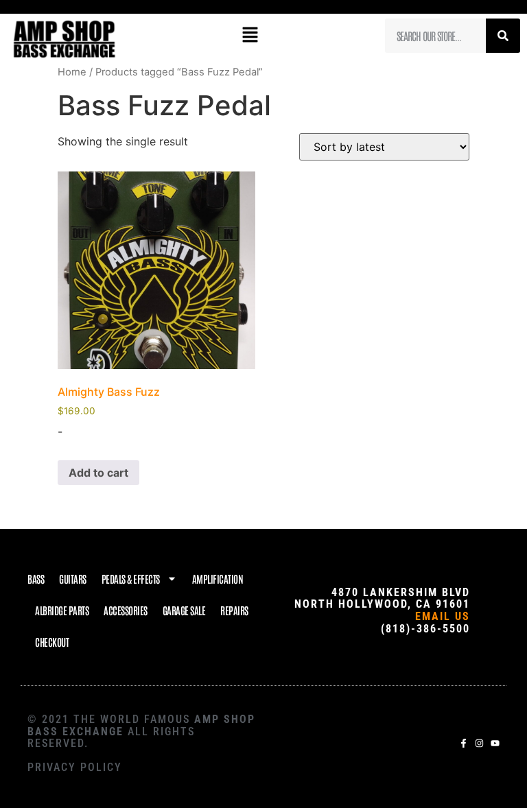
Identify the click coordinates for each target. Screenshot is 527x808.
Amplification (218, 578)
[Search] (503, 36)
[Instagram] (479, 743)
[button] (250, 35)
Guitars (72, 578)
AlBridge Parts (62, 610)
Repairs (234, 610)
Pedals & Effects (131, 578)
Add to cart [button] (98, 472)
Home (72, 72)
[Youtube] (495, 743)
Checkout (52, 641)
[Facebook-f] (463, 743)
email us (442, 616)
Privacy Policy (74, 767)
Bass (35, 578)
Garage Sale (184, 610)
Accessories (126, 610)
